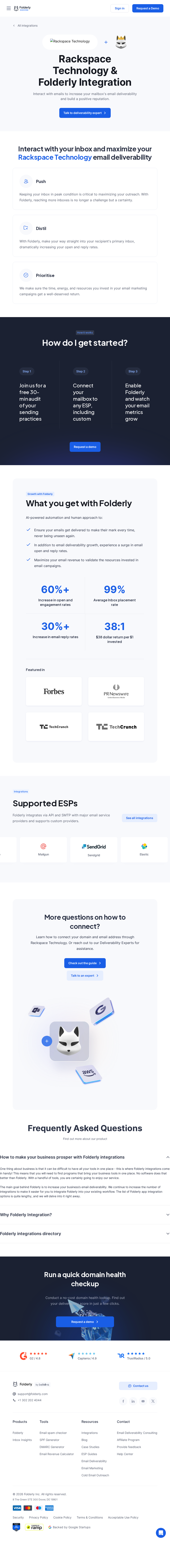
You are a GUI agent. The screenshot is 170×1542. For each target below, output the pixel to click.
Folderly (18, 1433)
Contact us (140, 1386)
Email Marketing (92, 1468)
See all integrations (139, 818)
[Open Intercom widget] (161, 1533)
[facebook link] (123, 1401)
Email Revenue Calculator (57, 1454)
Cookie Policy (62, 1517)
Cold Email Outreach (95, 1475)
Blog (84, 1440)
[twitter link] (153, 1401)
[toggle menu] (10, 8)
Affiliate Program (128, 1440)
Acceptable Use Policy (123, 1517)
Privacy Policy (38, 1517)
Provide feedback (129, 1447)
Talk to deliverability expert (82, 113)
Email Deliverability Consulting (137, 1433)
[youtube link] (143, 1401)
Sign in (120, 8)
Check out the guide (82, 963)
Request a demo (85, 447)
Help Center (125, 1454)
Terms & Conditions (90, 1517)
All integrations (28, 25)
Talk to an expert (82, 975)
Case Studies (90, 1447)
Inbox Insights (22, 1440)
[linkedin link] (133, 1401)
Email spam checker (53, 1433)
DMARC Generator (52, 1447)
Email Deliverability (94, 1461)
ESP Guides (89, 1454)
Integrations (89, 1433)
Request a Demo (147, 8)
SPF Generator (49, 1440)
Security (18, 1517)
